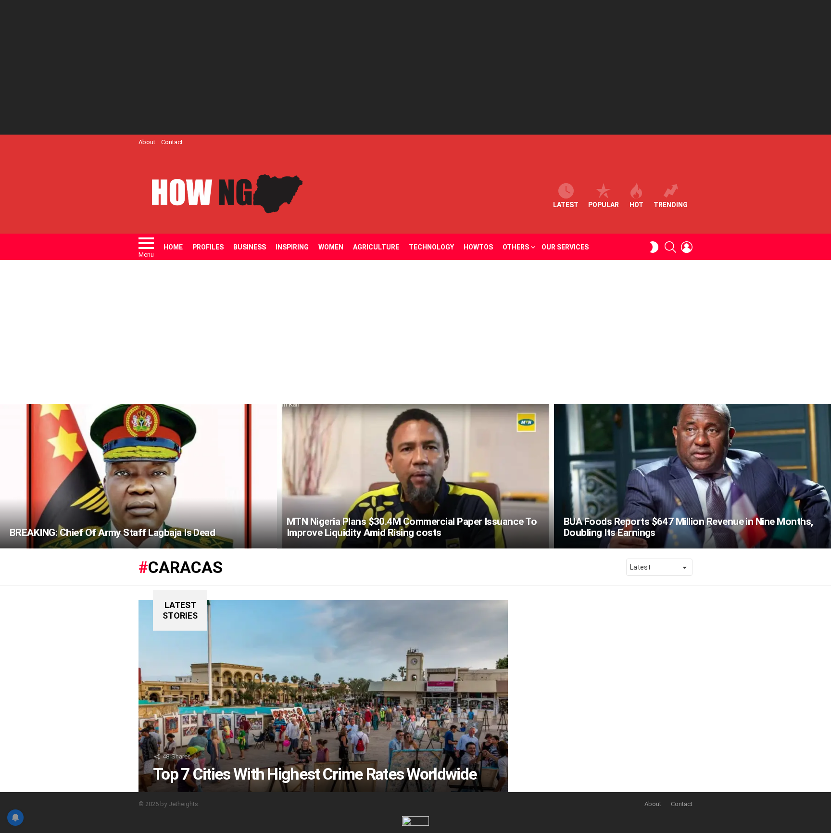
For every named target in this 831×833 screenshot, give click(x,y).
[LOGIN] (686, 247)
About (146, 142)
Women (330, 247)
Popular (603, 205)
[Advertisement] (415, 67)
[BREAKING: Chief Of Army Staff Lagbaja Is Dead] (138, 476)
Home (173, 247)
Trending (671, 205)
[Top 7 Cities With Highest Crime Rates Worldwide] (323, 696)
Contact (172, 142)
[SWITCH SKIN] (654, 247)
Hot (636, 205)
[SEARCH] (670, 247)
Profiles (208, 247)
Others (516, 247)
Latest (566, 205)
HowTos (478, 247)
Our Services (565, 247)
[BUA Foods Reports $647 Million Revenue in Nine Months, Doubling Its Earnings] (692, 476)
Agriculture (376, 247)
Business (249, 247)
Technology (431, 247)
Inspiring (292, 247)
